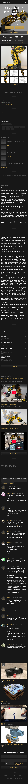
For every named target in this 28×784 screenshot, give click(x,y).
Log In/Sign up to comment (8, 483)
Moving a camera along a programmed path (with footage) (12, 379)
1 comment (19, 406)
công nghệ (9, 156)
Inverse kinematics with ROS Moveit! (9, 428)
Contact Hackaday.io (13, 775)
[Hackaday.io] (6, 2)
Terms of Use (7, 777)
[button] (25, 2)
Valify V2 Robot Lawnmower (7, 680)
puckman (3, 723)
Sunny (8, 486)
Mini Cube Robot (5, 702)
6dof (3, 126)
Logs (6, 43)
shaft (3, 129)
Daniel (8, 608)
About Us (5, 775)
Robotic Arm (9, 145)
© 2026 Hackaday (14, 780)
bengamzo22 (9, 531)
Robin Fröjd (6, 682)
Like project (19, 28)
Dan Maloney (9, 644)
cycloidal (16, 126)
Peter (8, 566)
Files (15, 40)
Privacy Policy (14, 777)
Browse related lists (5, 167)
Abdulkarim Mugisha (8, 724)
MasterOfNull (9, 624)
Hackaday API (21, 777)
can (12, 129)
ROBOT (7, 126)
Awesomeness (10, 140)
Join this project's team (6, 104)
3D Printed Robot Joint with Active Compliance (12, 744)
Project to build (10, 162)
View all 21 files (14, 366)
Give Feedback (21, 775)
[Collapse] (10, 376)
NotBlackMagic (6, 703)
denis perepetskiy (10, 493)
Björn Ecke (9, 520)
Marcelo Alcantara (10, 542)
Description (5, 40)
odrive (8, 129)
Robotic (8, 151)
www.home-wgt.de (15, 525)
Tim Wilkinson (6, 746)
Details (10, 40)
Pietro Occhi (9, 506)
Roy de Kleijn (9, 558)
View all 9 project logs (14, 453)
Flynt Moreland (9, 615)
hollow (22, 126)
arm (12, 126)
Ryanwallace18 (9, 597)
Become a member (5, 753)
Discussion (19, 43)
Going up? (14, 772)
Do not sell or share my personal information (14, 778)
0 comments (19, 381)
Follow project (9, 28)
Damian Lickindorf (15, 24)
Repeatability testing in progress (8, 404)
